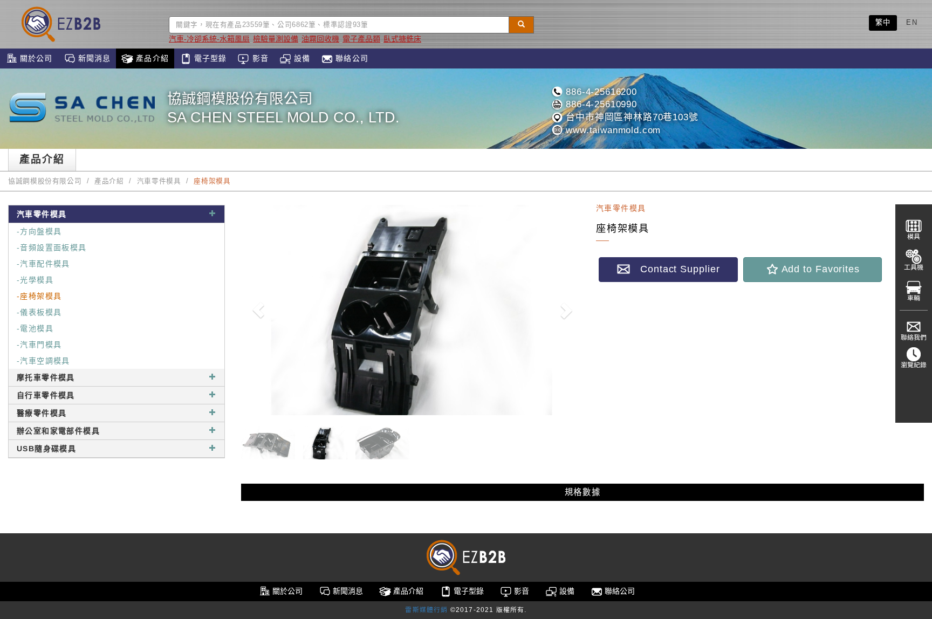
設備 (300, 58)
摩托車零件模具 (46, 377)
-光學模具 (35, 280)
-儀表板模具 (39, 312)
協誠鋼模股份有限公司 (44, 181)
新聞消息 (93, 58)
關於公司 (35, 58)
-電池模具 (35, 328)
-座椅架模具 (39, 296)
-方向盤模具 (39, 231)
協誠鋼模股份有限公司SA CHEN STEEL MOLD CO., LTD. (283, 108)
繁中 (883, 22)
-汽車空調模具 (43, 360)
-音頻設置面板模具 (52, 247)
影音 (258, 58)
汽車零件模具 (159, 181)
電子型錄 (209, 58)
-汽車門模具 (39, 344)
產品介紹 (151, 58)
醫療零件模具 (41, 413)
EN (911, 22)
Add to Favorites (819, 269)
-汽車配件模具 (43, 263)
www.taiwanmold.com (612, 130)
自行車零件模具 (46, 395)
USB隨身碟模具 (46, 448)
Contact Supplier (674, 269)
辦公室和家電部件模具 (58, 431)
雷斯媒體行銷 (426, 610)
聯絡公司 (350, 58)
